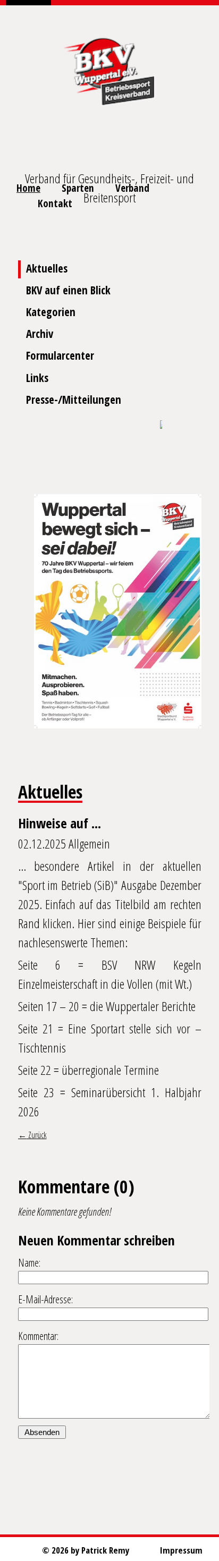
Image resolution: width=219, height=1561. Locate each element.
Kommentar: (38, 1336)
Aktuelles (47, 268)
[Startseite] (109, 69)
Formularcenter (60, 355)
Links (37, 377)
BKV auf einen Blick (68, 290)
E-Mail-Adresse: (45, 1299)
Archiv (39, 333)
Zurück (37, 1135)
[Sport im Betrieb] (161, 425)
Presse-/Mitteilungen (73, 399)
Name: (29, 1262)
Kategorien (50, 311)
